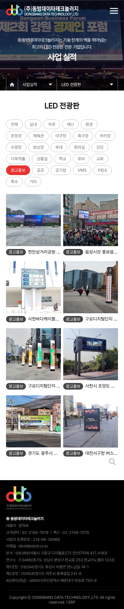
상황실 (42, 158)
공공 (40, 170)
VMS (82, 170)
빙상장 (38, 147)
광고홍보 (18, 170)
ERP (71, 602)
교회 (100, 158)
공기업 (60, 170)
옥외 (51, 124)
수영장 (16, 147)
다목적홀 (18, 158)
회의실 (79, 147)
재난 (70, 124)
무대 (59, 147)
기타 (33, 181)
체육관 (38, 135)
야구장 (60, 135)
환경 (89, 124)
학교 (62, 158)
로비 (81, 158)
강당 (100, 147)
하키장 (105, 135)
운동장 (16, 135)
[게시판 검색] (112, 462)
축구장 (83, 135)
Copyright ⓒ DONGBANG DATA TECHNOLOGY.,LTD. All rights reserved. (62, 599)
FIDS (102, 170)
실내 (33, 124)
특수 (14, 181)
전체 (14, 124)
